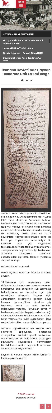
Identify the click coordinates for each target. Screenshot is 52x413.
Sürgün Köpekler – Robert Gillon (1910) (23, 53)
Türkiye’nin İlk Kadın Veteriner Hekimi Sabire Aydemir (23, 42)
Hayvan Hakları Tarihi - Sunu (18, 48)
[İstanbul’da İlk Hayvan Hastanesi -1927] (48, 406)
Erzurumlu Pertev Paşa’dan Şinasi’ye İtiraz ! (22, 59)
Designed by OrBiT (26, 397)
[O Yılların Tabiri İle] (42, 406)
